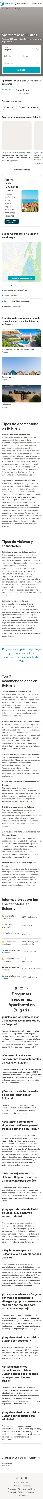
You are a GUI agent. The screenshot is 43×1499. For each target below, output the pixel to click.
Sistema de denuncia (21, 1495)
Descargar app (22, 3)
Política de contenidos (26, 1492)
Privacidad (12, 1492)
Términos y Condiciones (26, 1489)
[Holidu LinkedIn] (21, 1478)
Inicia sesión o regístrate (11, 221)
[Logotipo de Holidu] (6, 4)
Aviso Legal (12, 1489)
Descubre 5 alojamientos (21, 278)
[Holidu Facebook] (26, 1478)
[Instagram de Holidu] (17, 1478)
